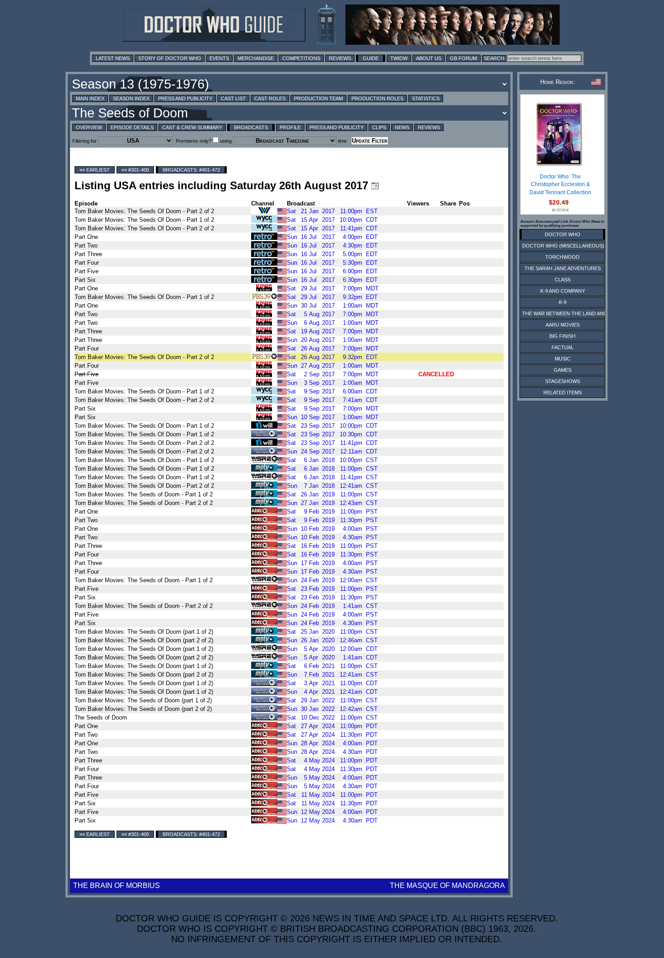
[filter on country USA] (282, 210)
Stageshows (562, 381)
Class (562, 279)
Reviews (340, 58)
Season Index (131, 98)
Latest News (113, 58)
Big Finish (562, 336)
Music (562, 358)
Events (219, 58)
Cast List (233, 98)
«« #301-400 (135, 170)
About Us (428, 58)
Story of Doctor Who (169, 58)
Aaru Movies (563, 324)
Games (562, 370)
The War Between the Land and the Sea (575, 313)
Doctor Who (562, 234)
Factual (563, 347)
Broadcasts (251, 127)
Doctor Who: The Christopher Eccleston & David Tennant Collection (560, 184)
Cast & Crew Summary (192, 127)
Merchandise (256, 58)
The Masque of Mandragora (447, 885)
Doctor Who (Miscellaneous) (563, 245)
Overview (89, 127)
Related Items (562, 392)
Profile (290, 127)
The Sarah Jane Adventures (562, 268)
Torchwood (562, 257)
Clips (379, 127)
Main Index (90, 98)
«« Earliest (94, 170)
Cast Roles (269, 98)
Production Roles (377, 98)
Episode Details (132, 127)
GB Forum (463, 58)
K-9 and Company (562, 291)
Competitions (301, 58)
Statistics (426, 98)
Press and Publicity (185, 98)
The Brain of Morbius (116, 885)
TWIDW (398, 58)
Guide (371, 58)
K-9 (562, 302)
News (402, 127)
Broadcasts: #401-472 (191, 170)
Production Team (318, 98)
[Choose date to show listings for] (375, 185)
